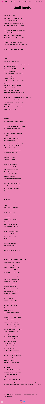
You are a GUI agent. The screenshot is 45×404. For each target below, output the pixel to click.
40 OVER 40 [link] (24, 1)
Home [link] (20, 1)
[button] (43, 1)
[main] (22, 7)
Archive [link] (29, 1)
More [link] (39, 1)
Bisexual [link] (35, 1)
